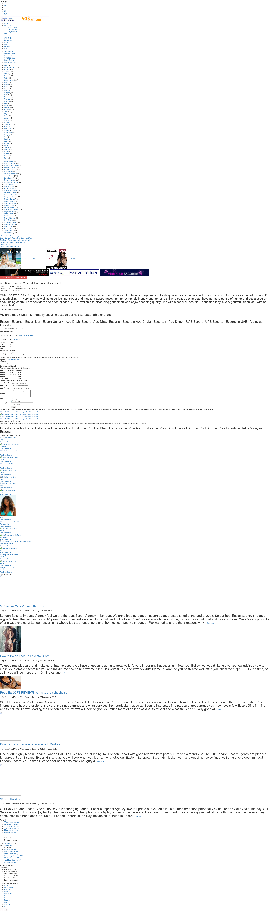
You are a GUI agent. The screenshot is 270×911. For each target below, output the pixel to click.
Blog (5, 44)
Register (7, 46)
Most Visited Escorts (11, 62)
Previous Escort (8, 278)
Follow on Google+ (13, 830)
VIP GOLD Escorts (10, 58)
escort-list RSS (11, 833)
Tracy (2, 530)
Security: (3, 398)
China (6, 105)
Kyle (1, 492)
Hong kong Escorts (10, 197)
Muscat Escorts (9, 186)
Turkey (6, 72)
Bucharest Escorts (10, 195)
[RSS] (5, 12)
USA (5, 82)
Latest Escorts (9, 60)
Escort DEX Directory (74, 259)
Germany (7, 76)
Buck (1, 485)
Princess (3, 446)
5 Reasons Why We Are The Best (22, 606)
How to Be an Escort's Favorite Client (24, 656)
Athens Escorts (9, 176)
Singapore (7, 124)
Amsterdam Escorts (10, 174)
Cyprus (6, 130)
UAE (5, 65)
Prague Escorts (9, 188)
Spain (6, 88)
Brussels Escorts (9, 228)
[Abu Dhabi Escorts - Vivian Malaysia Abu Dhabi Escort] (135, 414)
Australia (7, 126)
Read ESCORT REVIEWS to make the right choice (33, 692)
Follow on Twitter (12, 824)
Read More (211, 623)
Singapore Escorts (10, 203)
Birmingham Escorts (11, 182)
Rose (1, 517)
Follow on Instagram (13, 822)
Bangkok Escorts (9, 180)
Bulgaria (7, 101)
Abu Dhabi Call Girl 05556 (8, 544)
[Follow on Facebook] (4, 7)
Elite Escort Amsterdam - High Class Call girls (15, 240)
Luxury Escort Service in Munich (10, 246)
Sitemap (7, 904)
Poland (6, 86)
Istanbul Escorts (9, 167)
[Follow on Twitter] (5, 5)
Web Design (8, 38)
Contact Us (8, 40)
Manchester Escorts (11, 190)
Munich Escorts (9, 205)
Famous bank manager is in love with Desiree (30, 744)
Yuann (2, 563)
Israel (6, 141)
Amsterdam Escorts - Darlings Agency (12, 242)
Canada (6, 143)
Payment (7, 889)
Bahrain (6, 152)
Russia (6, 84)
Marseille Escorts (10, 224)
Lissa (1, 466)
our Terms (7, 843)
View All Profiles (13, 360)
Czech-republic (9, 80)
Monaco (7, 154)
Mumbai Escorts (9, 218)
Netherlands (8, 97)
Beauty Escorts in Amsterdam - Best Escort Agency (17, 238)
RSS (5, 906)
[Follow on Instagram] (5, 3)
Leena (2, 472)
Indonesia (7, 128)
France (6, 69)
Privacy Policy (7, 845)
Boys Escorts (12, 32)
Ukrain (6, 145)
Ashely (2, 557)
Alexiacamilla (4, 524)
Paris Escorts (8, 172)
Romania (7, 109)
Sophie (2, 570)
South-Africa (8, 139)
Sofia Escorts (8, 184)
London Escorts (9, 163)
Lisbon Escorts (9, 207)
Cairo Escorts (8, 233)
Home (6, 23)
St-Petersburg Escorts (11, 209)
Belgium (7, 107)
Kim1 (1, 453)
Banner (6, 42)
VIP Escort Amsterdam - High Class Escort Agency (17, 236)
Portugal (7, 122)
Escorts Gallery (9, 25)
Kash (1, 479)
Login (6, 48)
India (5, 95)
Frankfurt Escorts (10, 193)
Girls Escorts (12, 27)
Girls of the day (10, 799)
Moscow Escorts (9, 199)
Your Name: (4, 383)
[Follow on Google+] (5, 14)
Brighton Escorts (9, 212)
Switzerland (8, 133)
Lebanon (7, 90)
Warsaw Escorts (9, 201)
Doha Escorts (8, 178)
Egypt (6, 116)
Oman (6, 103)
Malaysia (7, 93)
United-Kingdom (9, 67)
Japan (6, 112)
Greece (6, 74)
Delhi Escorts (8, 216)
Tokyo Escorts (9, 230)
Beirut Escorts (9, 214)
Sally (1, 440)
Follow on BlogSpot (12, 828)
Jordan (6, 118)
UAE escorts (17, 339)
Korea (6, 137)
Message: (3, 393)
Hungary (7, 135)
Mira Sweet (3, 537)
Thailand (7, 99)
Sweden (7, 147)
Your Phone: (4, 388)
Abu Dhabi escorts (27, 335)
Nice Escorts (8, 226)
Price (6, 34)
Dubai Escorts (9, 161)
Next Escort (20, 278)
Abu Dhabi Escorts (10, 169)
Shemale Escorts (14, 29)
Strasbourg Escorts (10, 222)
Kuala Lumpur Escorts (11, 165)
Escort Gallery (9, 887)
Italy (5, 114)
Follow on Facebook (12, 826)
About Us (7, 36)
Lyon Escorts (8, 220)
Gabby (2, 459)
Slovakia (7, 149)
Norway (6, 158)
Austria (6, 120)
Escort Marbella (5, 244)
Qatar (6, 78)
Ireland (6, 156)
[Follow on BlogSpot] (5, 9)
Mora (1, 550)
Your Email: (4, 385)
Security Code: (5, 403)
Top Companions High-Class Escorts (33, 259)
